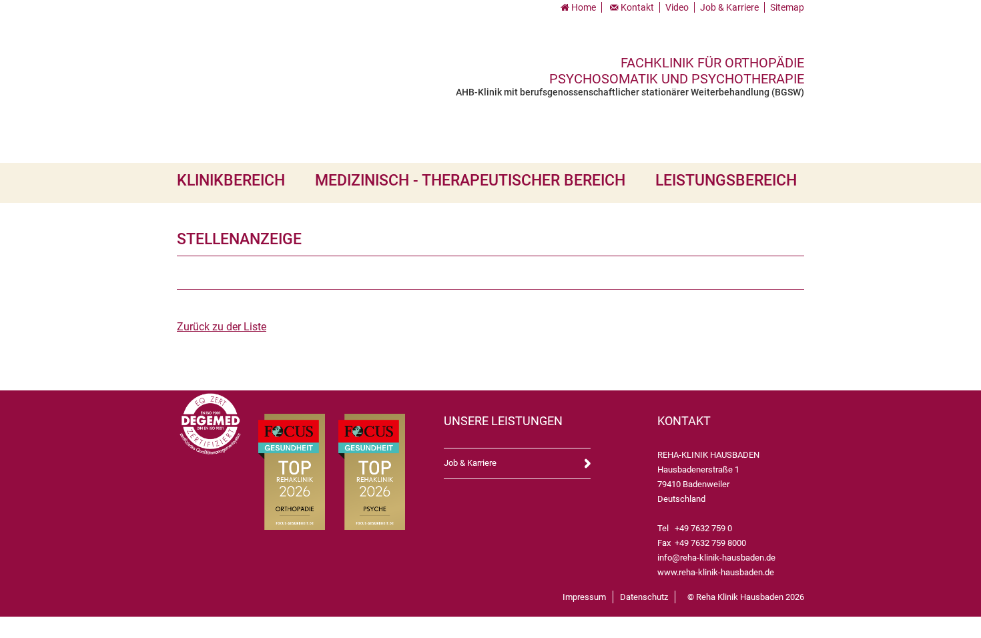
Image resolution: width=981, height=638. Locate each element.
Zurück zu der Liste (221, 326)
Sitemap (787, 7)
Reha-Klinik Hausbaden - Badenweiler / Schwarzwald (288, 71)
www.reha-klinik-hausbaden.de (715, 572)
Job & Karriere (729, 7)
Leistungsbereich (726, 181)
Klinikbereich (231, 181)
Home (583, 7)
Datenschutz (644, 597)
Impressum (584, 597)
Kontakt (637, 7)
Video (677, 7)
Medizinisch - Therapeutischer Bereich (470, 181)
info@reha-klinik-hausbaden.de (716, 558)
